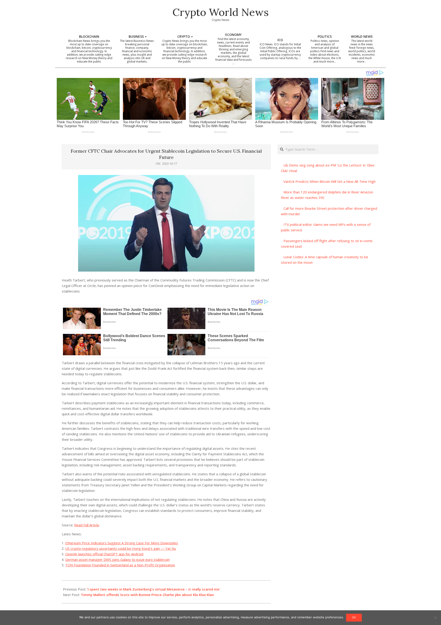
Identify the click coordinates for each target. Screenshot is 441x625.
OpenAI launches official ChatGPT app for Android (104, 554)
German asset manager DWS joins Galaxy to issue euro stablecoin (117, 559)
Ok (354, 617)
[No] (435, 617)
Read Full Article (86, 525)
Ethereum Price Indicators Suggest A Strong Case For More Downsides (121, 543)
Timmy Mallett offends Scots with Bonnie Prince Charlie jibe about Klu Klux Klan (147, 594)
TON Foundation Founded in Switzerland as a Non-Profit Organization (120, 565)
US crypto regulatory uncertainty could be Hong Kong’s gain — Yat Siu (120, 548)
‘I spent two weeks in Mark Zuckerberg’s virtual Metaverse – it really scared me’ (153, 589)
